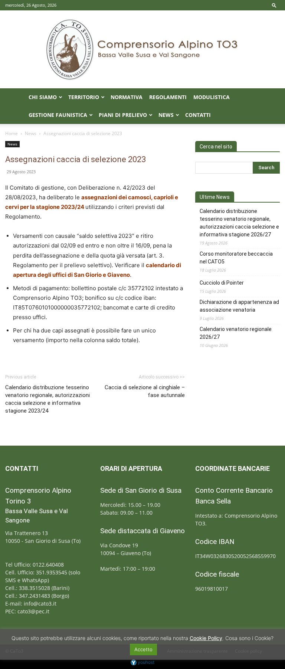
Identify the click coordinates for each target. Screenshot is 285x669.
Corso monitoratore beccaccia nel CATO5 (236, 258)
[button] (274, 5)
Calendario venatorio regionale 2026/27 (236, 333)
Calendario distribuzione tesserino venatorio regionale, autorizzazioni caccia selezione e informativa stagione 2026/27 (239, 222)
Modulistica (211, 97)
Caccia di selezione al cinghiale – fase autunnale (145, 391)
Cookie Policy (206, 638)
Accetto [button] (143, 649)
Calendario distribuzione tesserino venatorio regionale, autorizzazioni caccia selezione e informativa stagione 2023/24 (47, 399)
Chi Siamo (43, 97)
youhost (145, 662)
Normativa (126, 97)
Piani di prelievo (123, 114)
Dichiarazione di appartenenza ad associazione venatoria (239, 306)
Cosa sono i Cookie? (249, 638)
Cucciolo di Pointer (222, 283)
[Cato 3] (142, 49)
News (166, 114)
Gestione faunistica (58, 114)
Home (11, 133)
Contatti (198, 114)
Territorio (83, 97)
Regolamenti (168, 97)
